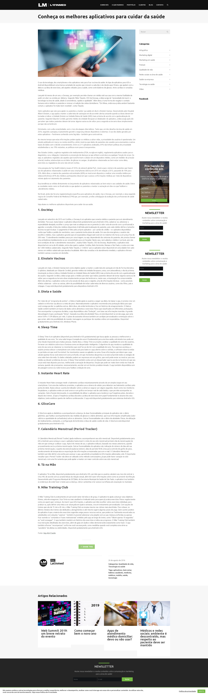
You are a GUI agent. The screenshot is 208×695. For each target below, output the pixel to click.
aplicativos (117, 570)
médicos (111, 575)
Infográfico (143, 50)
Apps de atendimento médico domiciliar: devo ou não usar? (120, 635)
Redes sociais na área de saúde (151, 75)
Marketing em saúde (147, 60)
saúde (125, 575)
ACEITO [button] (201, 691)
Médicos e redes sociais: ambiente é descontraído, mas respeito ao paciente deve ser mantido (153, 638)
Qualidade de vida (126, 564)
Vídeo (141, 89)
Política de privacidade (187, 691)
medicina (127, 573)
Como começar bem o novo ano (85, 632)
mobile (119, 575)
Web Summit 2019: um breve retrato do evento (54, 633)
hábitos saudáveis (115, 573)
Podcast (142, 65)
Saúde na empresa (146, 79)
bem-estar (127, 570)
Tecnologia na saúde (116, 567)
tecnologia (112, 578)
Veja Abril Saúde (49, 533)
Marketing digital (145, 55)
